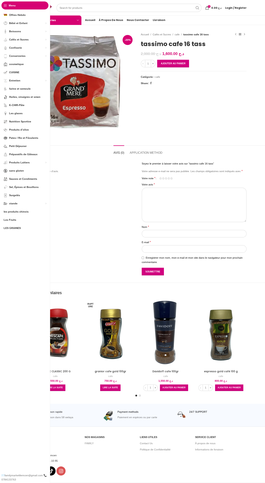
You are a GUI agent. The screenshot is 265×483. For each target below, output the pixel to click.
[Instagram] (61, 471)
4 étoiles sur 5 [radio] (168, 178)
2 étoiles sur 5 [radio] (163, 178)
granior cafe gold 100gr (110, 371)
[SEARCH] (197, 8)
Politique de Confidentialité (155, 449)
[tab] (118, 150)
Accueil (145, 34)
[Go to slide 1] (136, 395)
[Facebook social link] (151, 83)
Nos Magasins (95, 437)
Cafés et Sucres (162, 34)
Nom (145, 226)
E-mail (146, 242)
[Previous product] (235, 34)
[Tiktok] (51, 471)
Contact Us (146, 443)
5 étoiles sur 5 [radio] (171, 178)
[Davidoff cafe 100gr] (165, 333)
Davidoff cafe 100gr (165, 371)
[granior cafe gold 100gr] (110, 333)
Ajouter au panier (173, 63)
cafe (177, 34)
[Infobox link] (64, 415)
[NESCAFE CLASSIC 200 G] (55, 333)
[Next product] (244, 34)
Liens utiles (148, 437)
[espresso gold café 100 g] (221, 333)
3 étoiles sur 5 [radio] (166, 178)
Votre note (148, 178)
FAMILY (89, 443)
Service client (205, 437)
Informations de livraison (209, 449)
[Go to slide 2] (140, 395)
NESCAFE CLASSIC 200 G (55, 371)
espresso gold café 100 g (221, 371)
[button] (174, 387)
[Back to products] (240, 34)
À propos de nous (205, 443)
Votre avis (148, 184)
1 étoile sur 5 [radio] (160, 178)
